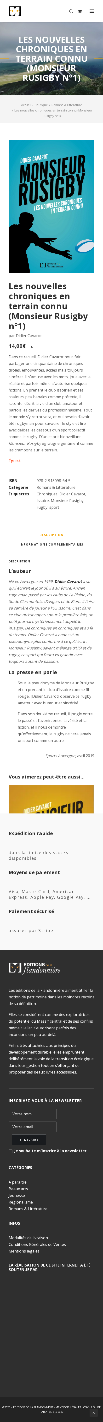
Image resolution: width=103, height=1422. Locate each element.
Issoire (43, 500)
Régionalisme (21, 1202)
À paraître (18, 1182)
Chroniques (47, 494)
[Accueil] (34, 969)
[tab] (51, 546)
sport (54, 507)
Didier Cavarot (72, 494)
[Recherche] (69, 11)
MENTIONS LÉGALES (68, 1407)
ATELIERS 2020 (54, 1411)
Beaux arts (18, 1188)
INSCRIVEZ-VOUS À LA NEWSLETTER (45, 1100)
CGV (86, 1407)
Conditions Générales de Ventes (37, 1244)
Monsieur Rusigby (67, 500)
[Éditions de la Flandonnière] (30, 11)
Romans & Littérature (67, 105)
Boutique (41, 105)
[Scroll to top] (94, 1412)
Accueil (26, 105)
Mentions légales (24, 1251)
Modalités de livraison (28, 1237)
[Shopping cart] (77, 11)
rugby (42, 507)
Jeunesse (17, 1195)
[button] (92, 11)
